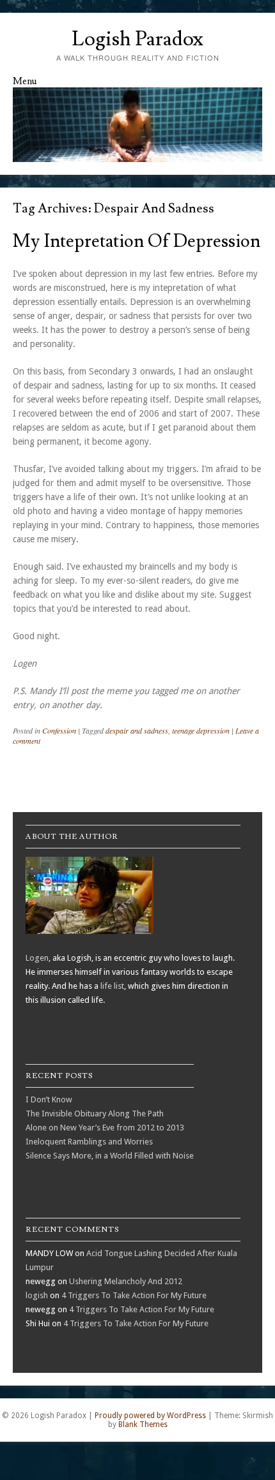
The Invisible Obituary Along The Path (95, 1113)
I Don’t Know (49, 1099)
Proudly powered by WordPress (150, 1415)
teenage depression (201, 730)
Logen (37, 958)
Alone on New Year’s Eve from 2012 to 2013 (105, 1127)
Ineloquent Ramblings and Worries (89, 1141)
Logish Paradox (137, 39)
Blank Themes (143, 1424)
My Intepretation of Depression (136, 241)
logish (37, 1295)
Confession (59, 730)
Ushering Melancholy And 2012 (125, 1281)
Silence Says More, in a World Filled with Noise (110, 1155)
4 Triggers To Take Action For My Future (134, 1295)
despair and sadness (137, 730)
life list (112, 986)
